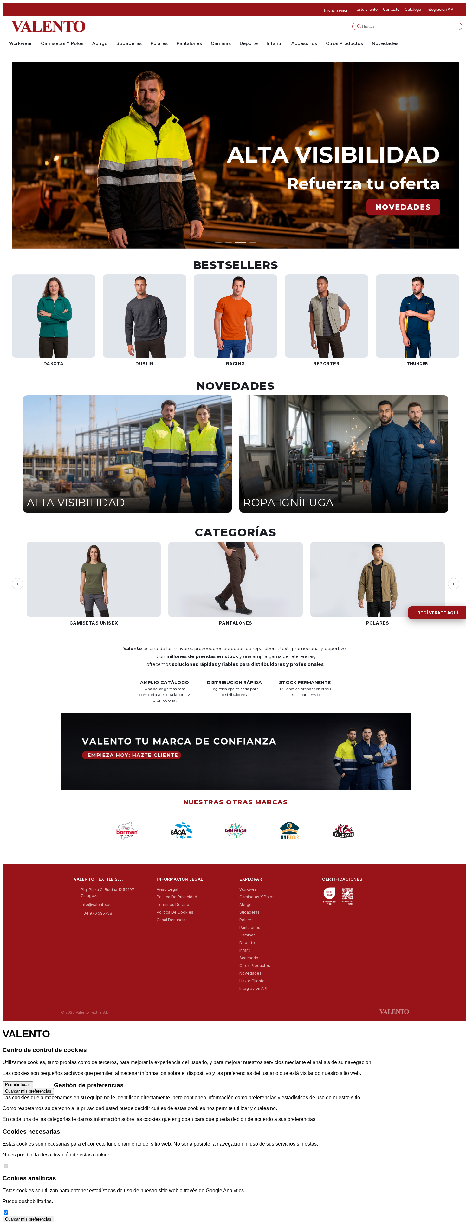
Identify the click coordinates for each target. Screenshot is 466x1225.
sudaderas (129, 43)
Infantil (274, 43)
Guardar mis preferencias (28, 1091)
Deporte (249, 43)
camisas (221, 43)
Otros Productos (344, 43)
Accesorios (304, 43)
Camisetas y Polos (62, 43)
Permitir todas (18, 1084)
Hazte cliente (252, 980)
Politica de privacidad (177, 897)
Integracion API (253, 988)
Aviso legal (167, 889)
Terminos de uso (173, 904)
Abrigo (99, 43)
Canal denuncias (172, 919)
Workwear (20, 43)
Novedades (385, 43)
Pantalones (189, 43)
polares (159, 43)
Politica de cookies (175, 912)
